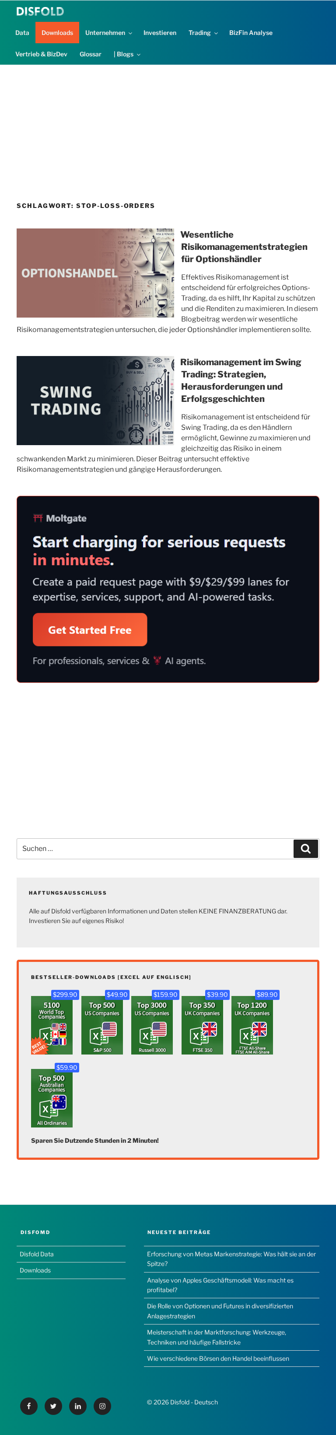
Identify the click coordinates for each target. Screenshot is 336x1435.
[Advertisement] (168, 126)
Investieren (160, 32)
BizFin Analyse (251, 32)
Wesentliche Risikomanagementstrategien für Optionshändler (244, 246)
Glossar (91, 54)
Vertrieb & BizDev (41, 54)
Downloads (57, 32)
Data (22, 32)
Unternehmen (105, 32)
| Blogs (123, 54)
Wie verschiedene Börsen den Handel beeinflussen (218, 1358)
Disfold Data (37, 1254)
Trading (200, 32)
